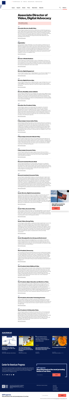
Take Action (34, 7)
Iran (21, 1)
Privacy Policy (57, 398)
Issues (13, 7)
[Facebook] (5, 374)
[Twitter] (3, 374)
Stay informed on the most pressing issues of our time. (51, 369)
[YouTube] (7, 374)
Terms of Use (54, 385)
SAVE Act (25, 1)
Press (28, 7)
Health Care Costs (38, 1)
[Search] (60, 8)
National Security (31, 1)
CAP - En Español (55, 387)
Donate (64, 7)
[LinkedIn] (11, 374)
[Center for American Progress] (4, 5)
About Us (41, 7)
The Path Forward (16, 1)
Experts (18, 7)
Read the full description (22, 38)
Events (23, 7)
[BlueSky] (13, 374)
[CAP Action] (5, 386)
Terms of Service (62, 398)
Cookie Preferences (55, 390)
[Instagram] (9, 374)
